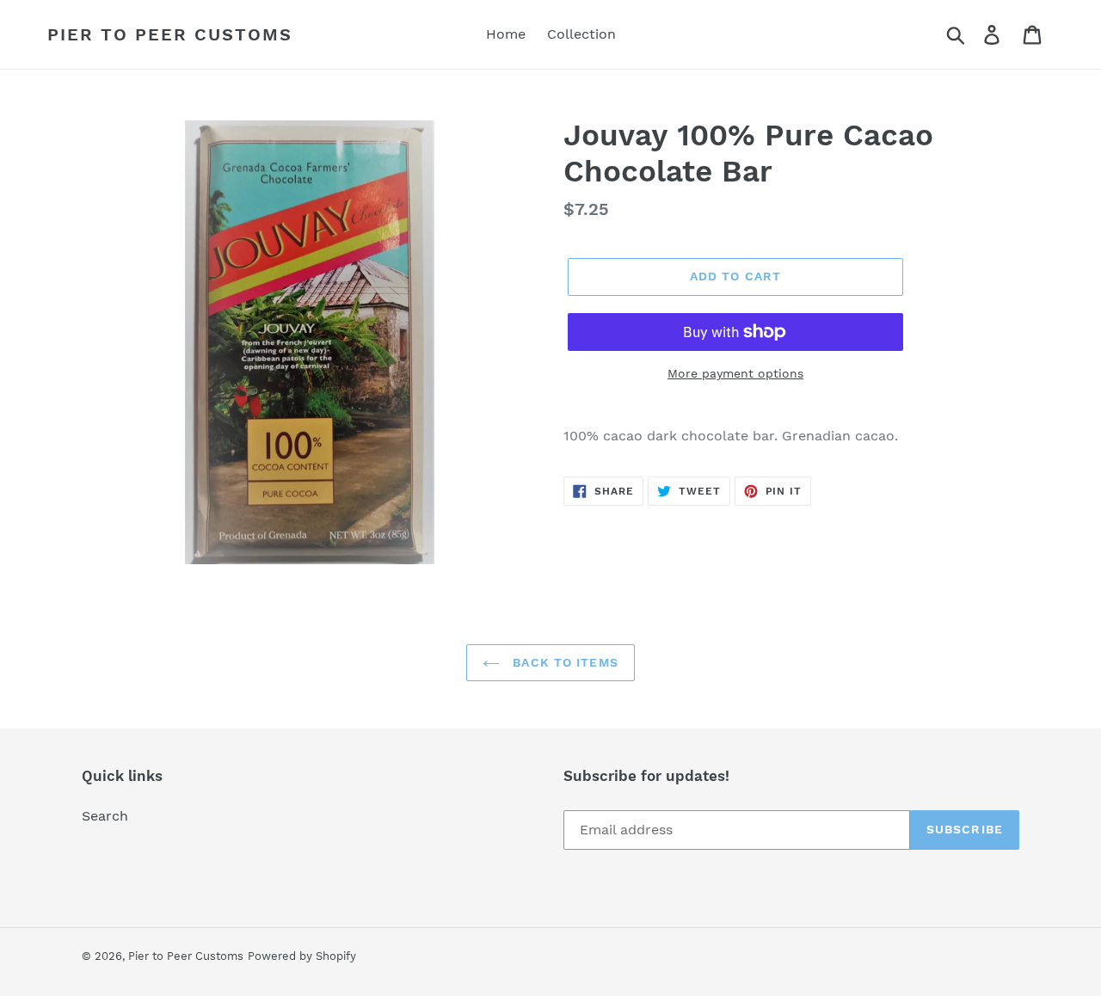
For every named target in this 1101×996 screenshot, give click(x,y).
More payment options (735, 373)
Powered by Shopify (302, 956)
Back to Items (563, 662)
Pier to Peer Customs (169, 34)
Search (105, 816)
